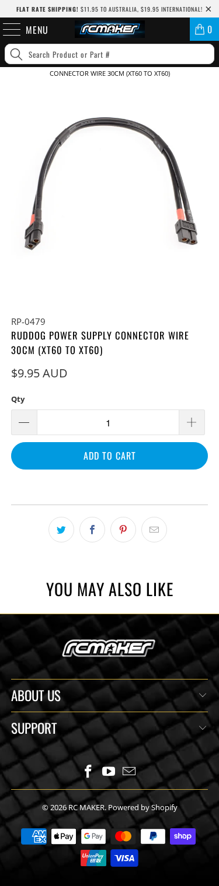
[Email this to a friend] (154, 529)
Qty (18, 399)
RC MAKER (86, 807)
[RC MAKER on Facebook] (89, 772)
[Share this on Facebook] (92, 529)
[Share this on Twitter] (61, 529)
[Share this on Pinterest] (123, 529)
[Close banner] (207, 92)
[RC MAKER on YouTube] (109, 772)
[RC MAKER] (110, 29)
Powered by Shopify (143, 807)
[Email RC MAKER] (129, 772)
